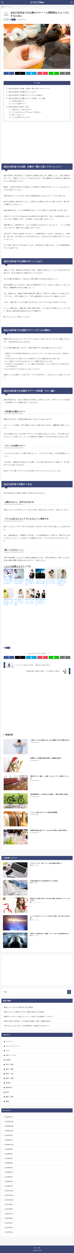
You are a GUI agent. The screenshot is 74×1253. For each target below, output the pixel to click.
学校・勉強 (9, 1064)
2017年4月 (9, 1227)
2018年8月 (9, 1154)
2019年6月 (9, 1135)
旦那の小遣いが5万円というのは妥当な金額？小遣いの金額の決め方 (27, 1021)
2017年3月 (9, 1232)
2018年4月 (9, 1172)
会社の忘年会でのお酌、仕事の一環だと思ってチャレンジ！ (29, 88)
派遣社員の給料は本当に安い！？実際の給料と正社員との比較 (8, 602)
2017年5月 (9, 1223)
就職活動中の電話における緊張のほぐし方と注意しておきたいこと (29, 582)
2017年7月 (9, 1214)
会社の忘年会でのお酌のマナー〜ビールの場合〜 (26, 95)
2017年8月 (9, 1209)
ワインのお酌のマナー (19, 103)
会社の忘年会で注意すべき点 (19, 107)
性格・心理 (9, 1073)
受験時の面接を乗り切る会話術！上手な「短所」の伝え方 (40, 602)
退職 (7, 1101)
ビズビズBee (37, 2)
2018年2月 (9, 1181)
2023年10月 (9, 1126)
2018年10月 (9, 1144)
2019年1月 (9, 1140)
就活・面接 (9, 1069)
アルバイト (9, 1041)
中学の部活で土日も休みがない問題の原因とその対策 (40, 581)
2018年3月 (9, 1177)
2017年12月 (9, 1191)
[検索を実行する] (69, 992)
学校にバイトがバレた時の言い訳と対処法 (18, 1007)
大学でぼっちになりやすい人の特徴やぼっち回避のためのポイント (27, 1026)
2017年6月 (9, 1218)
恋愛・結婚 (9, 1078)
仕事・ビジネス (11, 1055)
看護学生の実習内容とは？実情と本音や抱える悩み (19, 581)
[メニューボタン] (71, 2)
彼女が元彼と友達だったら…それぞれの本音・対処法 (29, 601)
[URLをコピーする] (65, 73)
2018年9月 (9, 1149)
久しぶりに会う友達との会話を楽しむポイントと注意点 (50, 582)
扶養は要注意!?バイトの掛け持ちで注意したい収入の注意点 (19, 602)
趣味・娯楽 (9, 1096)
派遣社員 (9, 1087)
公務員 (8, 1060)
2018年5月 (9, 1167)
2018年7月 (9, 1158)
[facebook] (35, 1248)
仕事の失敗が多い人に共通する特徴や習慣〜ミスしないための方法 (61, 582)
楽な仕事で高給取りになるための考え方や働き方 (8, 581)
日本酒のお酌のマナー (19, 101)
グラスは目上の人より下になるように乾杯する (26, 112)
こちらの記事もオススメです (21, 117)
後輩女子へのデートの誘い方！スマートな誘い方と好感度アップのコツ (28, 1016)
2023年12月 (9, 1121)
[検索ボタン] (2, 2)
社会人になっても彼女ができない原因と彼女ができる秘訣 (24, 1012)
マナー (13, 19)
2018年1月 (9, 1186)
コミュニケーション (13, 1046)
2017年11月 (9, 1195)
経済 (7, 1092)
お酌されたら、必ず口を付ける (21, 109)
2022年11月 (9, 1131)
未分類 (8, 1083)
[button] (9, 73)
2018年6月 (9, 1163)
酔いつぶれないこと (18, 115)
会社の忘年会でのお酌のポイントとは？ (23, 92)
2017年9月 (9, 1204)
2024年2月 (9, 1117)
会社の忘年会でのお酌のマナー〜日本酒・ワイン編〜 (27, 98)
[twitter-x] (37, 1248)
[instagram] (39, 1248)
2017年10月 (9, 1200)
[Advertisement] (37, 141)
